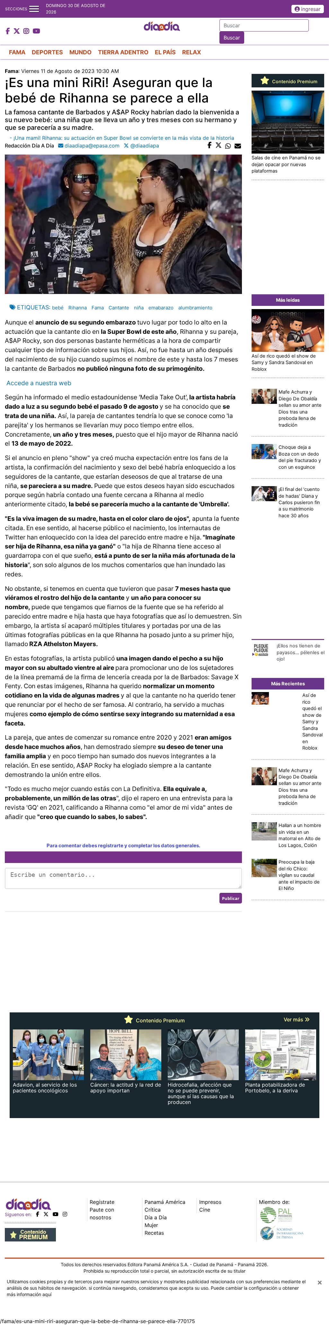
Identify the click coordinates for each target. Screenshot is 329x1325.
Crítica (153, 1209)
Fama (98, 308)
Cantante (119, 308)
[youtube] (55, 1214)
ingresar (311, 9)
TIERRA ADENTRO (123, 52)
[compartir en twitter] (218, 145)
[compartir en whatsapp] (228, 145)
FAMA (17, 52)
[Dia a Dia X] (17, 31)
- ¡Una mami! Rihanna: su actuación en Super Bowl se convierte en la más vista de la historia (122, 138)
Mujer (151, 1225)
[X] (46, 1214)
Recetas (154, 1233)
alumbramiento (195, 308)
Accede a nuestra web (38, 383)
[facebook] (37, 1214)
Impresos (210, 1202)
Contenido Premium (294, 81)
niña (139, 308)
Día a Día (156, 1217)
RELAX (191, 52)
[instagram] (65, 1214)
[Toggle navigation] (34, 9)
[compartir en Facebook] (209, 145)
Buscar (232, 37)
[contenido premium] (30, 1234)
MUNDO (80, 52)
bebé (58, 308)
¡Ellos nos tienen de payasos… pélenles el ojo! (301, 652)
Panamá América (165, 1202)
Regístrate (102, 1202)
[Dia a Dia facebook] (9, 31)
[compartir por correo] (238, 145)
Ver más (294, 1019)
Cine (204, 1209)
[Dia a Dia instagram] (27, 31)
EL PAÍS (165, 52)
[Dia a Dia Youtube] (36, 31)
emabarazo (160, 308)
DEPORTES (47, 52)
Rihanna (77, 308)
